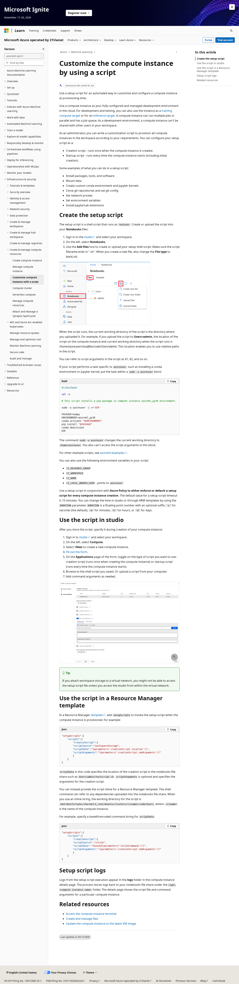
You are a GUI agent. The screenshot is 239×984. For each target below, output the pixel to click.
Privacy (93, 980)
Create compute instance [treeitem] (27, 260)
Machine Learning (81, 52)
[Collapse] (43, 49)
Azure (63, 52)
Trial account (225, 40)
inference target (104, 116)
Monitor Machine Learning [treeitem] (25, 345)
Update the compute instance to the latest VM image (101, 923)
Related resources (207, 80)
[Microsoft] (6, 30)
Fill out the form (76, 552)
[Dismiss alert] (232, 7)
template (97, 715)
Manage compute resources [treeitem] (23, 303)
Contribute (219, 980)
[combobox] (24, 56)
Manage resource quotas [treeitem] (24, 333)
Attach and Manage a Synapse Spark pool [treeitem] (25, 314)
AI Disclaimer (163, 980)
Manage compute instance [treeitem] (23, 269)
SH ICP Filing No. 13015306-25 (21, 980)
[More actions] (177, 52)
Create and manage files (82, 919)
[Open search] (231, 30)
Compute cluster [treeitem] (22, 288)
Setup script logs (207, 75)
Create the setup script (210, 58)
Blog (203, 980)
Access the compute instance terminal (91, 914)
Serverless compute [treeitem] (24, 294)
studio (88, 237)
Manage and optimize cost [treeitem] (25, 339)
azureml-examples (112, 453)
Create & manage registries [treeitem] (26, 243)
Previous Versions (186, 980)
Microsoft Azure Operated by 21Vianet (126, 980)
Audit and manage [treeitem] (21, 358)
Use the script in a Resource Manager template (213, 69)
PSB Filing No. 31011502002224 (64, 980)
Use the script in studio (210, 63)
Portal (208, 40)
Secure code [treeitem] (17, 352)
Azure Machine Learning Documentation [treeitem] (21, 73)
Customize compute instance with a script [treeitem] (25, 279)
